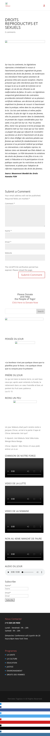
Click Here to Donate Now (25, 302)
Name (8, 231)
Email (8, 242)
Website (8, 253)
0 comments (10, 32)
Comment (10, 203)
